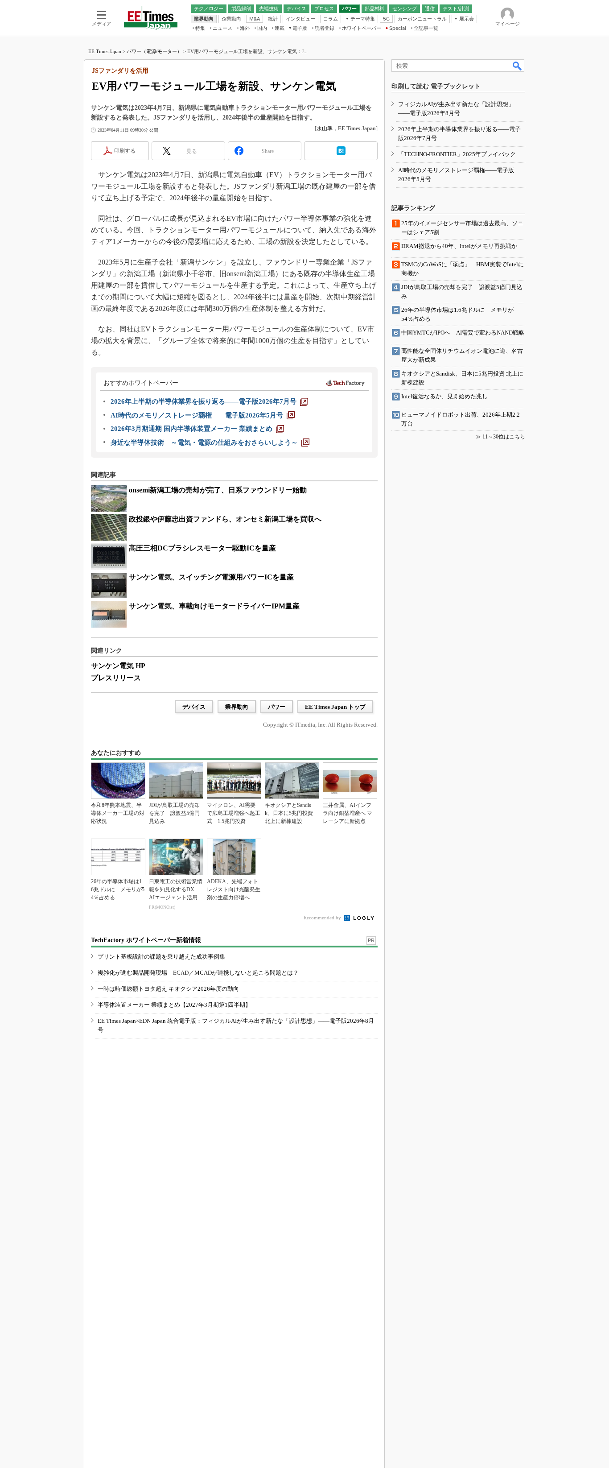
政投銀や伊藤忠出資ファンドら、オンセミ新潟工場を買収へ (225, 519)
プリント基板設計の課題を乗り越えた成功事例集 (161, 956)
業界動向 (236, 706)
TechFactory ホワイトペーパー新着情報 (146, 940)
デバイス (194, 706)
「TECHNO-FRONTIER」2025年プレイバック (457, 154)
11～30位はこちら (503, 437)
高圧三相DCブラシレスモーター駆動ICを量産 (202, 548)
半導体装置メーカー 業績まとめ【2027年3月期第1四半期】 (174, 1004)
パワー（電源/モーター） (154, 51)
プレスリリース (116, 678)
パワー (276, 706)
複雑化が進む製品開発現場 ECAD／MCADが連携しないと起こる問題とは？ (198, 972)
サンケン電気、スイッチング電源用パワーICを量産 (211, 577)
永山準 (325, 128)
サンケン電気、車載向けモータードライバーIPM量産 (214, 606)
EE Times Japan (104, 51)
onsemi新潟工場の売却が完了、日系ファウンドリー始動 (218, 490)
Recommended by (323, 917)
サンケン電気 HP (118, 666)
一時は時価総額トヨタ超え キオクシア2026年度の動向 (168, 988)
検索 (517, 65)
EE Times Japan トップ (335, 706)
